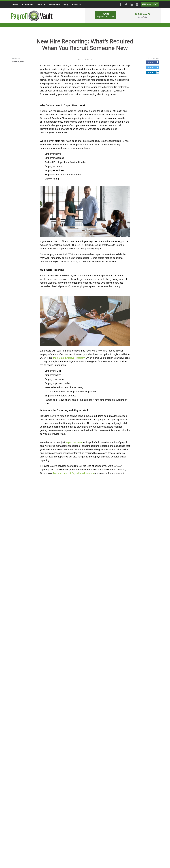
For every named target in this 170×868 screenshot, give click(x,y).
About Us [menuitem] (41, 4)
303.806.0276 (142, 13)
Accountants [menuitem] (54, 4)
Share (150, 62)
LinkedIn (132, 4)
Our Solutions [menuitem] (27, 4)
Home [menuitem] (15, 4)
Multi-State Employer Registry (69, 358)
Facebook (120, 4)
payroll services (73, 442)
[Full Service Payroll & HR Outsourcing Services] (32, 16)
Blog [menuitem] (65, 4)
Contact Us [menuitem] (76, 4)
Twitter (126, 4)
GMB (137, 4)
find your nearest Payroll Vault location (73, 473)
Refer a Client (150, 4)
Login (105, 15)
